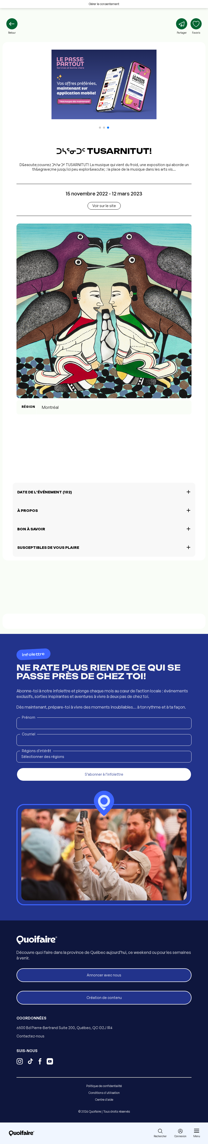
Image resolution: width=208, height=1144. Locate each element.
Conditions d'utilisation (104, 1093)
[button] (100, 128)
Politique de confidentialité (104, 1086)
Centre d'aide (104, 1099)
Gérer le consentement (104, 4)
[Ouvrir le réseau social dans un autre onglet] (19, 1062)
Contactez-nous (30, 1036)
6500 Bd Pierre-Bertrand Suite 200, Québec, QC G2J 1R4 (64, 1028)
